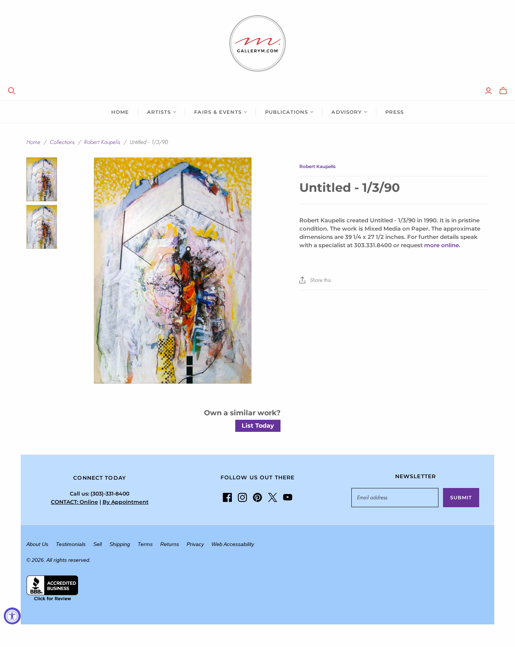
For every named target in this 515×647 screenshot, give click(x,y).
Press (394, 112)
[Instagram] (242, 497)
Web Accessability (233, 544)
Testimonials (71, 544)
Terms (145, 544)
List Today (258, 425)
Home (120, 112)
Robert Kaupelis (102, 142)
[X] (272, 497)
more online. (442, 245)
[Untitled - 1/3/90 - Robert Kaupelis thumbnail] (41, 179)
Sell (97, 544)
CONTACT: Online (74, 502)
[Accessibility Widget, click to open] (12, 615)
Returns (169, 544)
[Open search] (11, 91)
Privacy (195, 544)
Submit (461, 497)
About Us (37, 544)
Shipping (119, 544)
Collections (62, 142)
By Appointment (126, 502)
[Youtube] (287, 497)
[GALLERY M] (257, 43)
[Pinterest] (257, 497)
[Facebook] (227, 497)
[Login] (488, 91)
